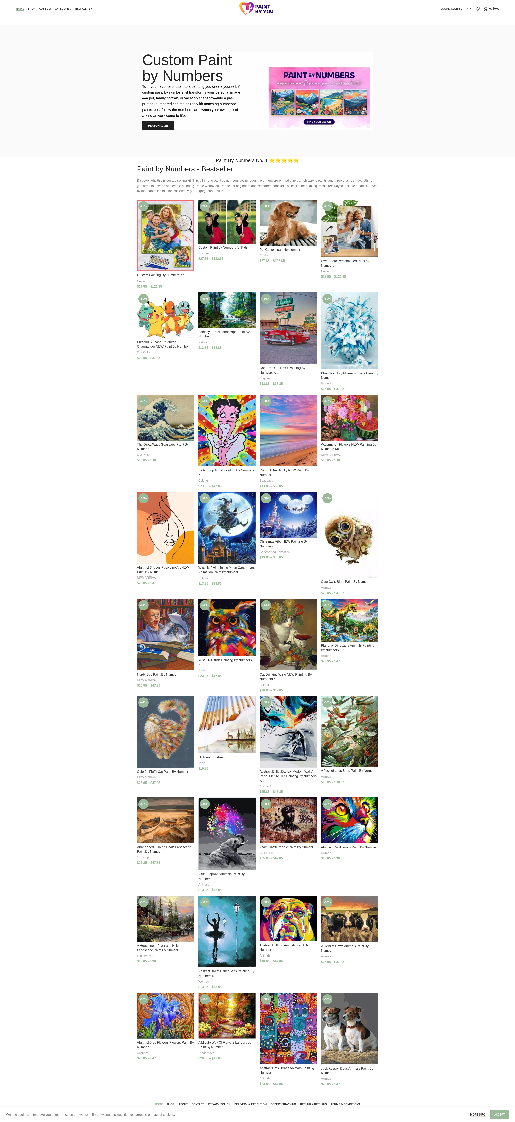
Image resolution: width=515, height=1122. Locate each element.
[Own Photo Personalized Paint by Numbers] (349, 228)
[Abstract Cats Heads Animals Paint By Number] (288, 1028)
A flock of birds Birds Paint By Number (348, 770)
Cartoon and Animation (275, 552)
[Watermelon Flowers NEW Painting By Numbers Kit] (349, 418)
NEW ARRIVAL (331, 454)
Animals (326, 587)
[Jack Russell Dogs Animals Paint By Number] (349, 1028)
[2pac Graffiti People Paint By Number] (288, 820)
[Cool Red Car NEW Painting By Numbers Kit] (288, 328)
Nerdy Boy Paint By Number (157, 674)
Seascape (266, 480)
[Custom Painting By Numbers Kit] (165, 235)
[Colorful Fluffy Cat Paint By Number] (165, 732)
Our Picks (143, 352)
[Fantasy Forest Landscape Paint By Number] (227, 310)
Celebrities (267, 852)
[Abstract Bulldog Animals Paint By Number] (288, 918)
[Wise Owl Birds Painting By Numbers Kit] (227, 627)
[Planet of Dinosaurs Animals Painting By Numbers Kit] (349, 620)
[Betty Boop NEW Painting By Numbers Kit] (227, 431)
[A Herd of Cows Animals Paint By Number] (349, 919)
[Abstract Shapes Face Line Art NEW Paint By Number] (165, 528)
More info (478, 1114)
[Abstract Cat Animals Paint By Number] (349, 820)
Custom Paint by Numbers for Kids (223, 247)
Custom (142, 281)
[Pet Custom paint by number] (288, 223)
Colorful (203, 480)
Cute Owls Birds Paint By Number (345, 581)
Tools (201, 763)
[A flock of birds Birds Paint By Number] (349, 731)
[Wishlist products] (478, 9)
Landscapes (145, 956)
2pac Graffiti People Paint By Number (286, 847)
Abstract (265, 786)
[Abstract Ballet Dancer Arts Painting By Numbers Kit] (227, 931)
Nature (202, 342)
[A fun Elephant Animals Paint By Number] (227, 833)
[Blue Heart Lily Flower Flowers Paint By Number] (349, 330)
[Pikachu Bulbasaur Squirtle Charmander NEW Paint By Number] (165, 315)
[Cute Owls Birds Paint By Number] (349, 535)
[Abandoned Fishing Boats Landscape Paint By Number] (165, 820)
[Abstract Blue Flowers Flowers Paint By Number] (165, 1016)
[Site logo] (257, 8)
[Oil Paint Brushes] (227, 724)
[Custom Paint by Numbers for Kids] (227, 222)
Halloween (205, 578)
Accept (499, 1114)
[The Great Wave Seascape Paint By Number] (165, 418)
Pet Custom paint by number (280, 249)
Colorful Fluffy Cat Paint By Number (162, 771)
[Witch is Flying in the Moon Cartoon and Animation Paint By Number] (227, 528)
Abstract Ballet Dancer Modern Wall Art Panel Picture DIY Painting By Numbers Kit (288, 776)
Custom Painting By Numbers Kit (160, 275)
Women (203, 981)
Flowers (326, 383)
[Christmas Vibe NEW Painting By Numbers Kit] (288, 515)
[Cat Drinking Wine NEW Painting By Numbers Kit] (288, 634)
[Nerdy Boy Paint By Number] (165, 634)
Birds (201, 670)
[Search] (469, 9)
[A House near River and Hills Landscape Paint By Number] (165, 919)
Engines (265, 378)
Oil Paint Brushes (210, 757)
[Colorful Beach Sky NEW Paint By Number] (288, 431)
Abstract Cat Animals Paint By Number (348, 847)
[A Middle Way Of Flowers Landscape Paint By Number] (227, 1016)
